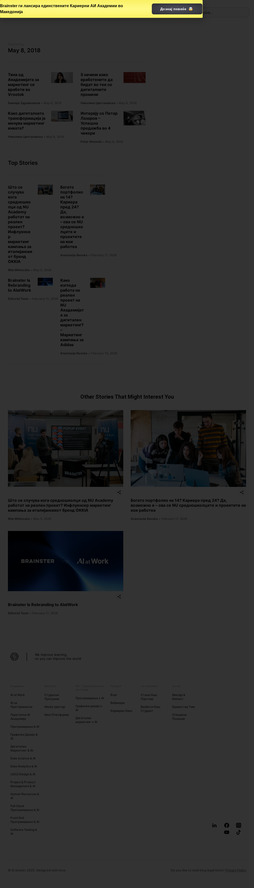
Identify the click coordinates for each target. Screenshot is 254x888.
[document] (127, 444)
